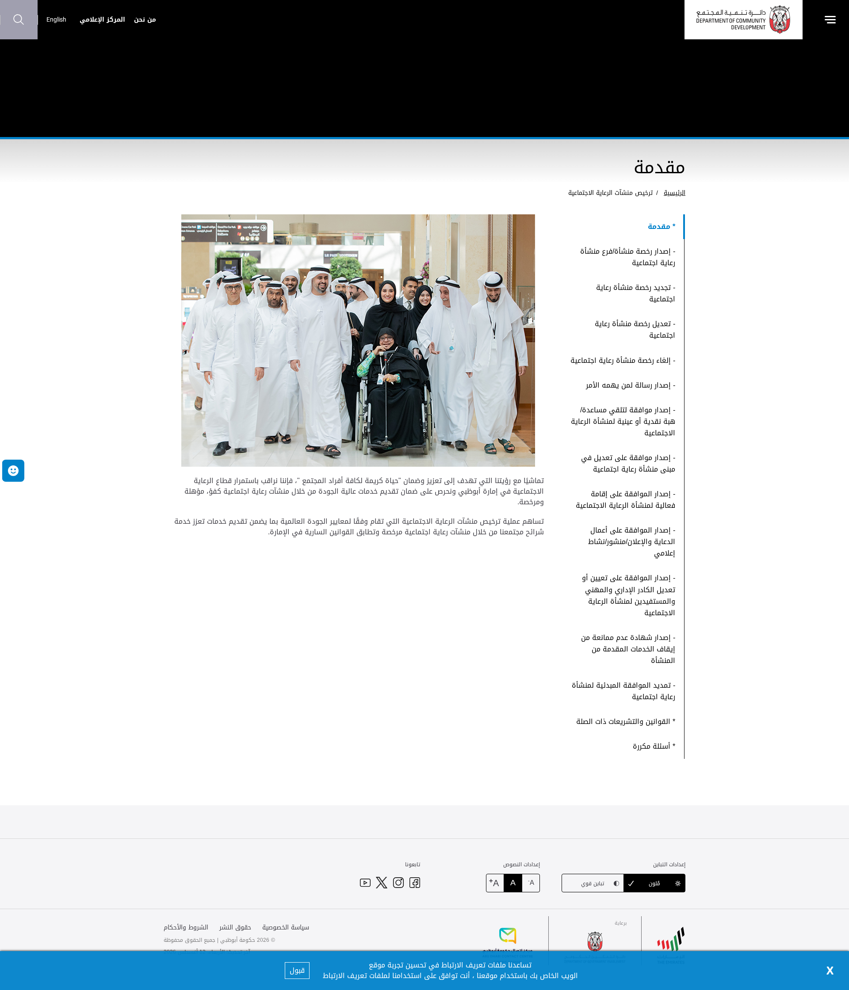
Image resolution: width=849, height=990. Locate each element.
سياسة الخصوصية (285, 927)
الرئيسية (674, 193)
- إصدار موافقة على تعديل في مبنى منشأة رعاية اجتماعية (628, 463)
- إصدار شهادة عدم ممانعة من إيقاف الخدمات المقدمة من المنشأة (628, 649)
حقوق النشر (235, 927)
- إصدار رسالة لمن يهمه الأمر (630, 385)
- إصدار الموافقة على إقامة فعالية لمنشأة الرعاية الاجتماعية (625, 499)
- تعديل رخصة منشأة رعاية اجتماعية (635, 329)
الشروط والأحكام (186, 927)
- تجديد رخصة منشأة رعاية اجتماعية (635, 293)
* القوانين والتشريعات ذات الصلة (625, 721)
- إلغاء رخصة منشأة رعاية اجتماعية (622, 360)
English (56, 19)
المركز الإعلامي (102, 20)
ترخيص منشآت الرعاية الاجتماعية (610, 193)
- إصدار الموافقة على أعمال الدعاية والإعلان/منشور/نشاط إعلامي (631, 541)
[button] (13, 471)
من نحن (145, 20)
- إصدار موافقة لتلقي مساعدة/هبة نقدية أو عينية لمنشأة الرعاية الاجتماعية (623, 421)
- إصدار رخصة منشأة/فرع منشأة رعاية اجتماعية (627, 257)
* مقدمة (661, 226)
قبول (297, 970)
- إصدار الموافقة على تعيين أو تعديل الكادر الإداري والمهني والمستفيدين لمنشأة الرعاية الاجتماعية (628, 595)
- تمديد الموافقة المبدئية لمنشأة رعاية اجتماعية (623, 691)
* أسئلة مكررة (654, 746)
